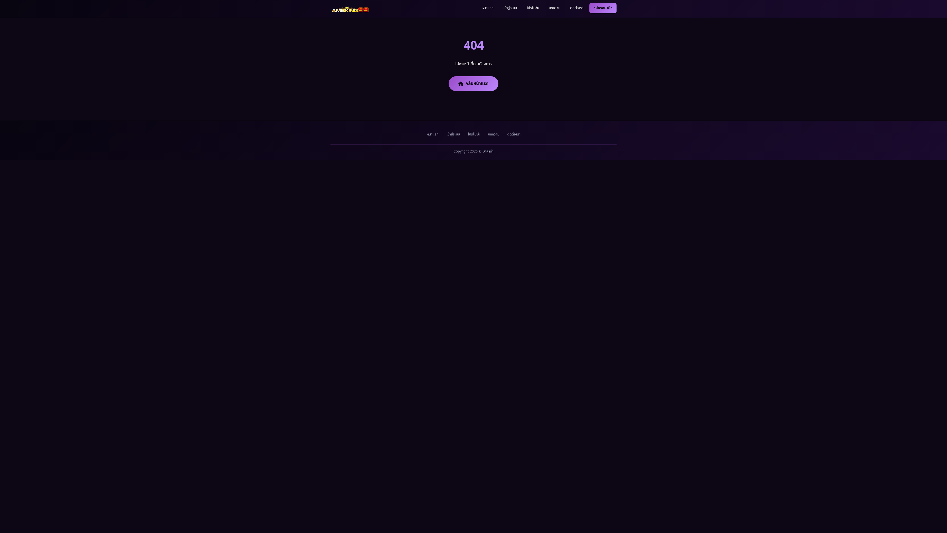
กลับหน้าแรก (477, 83)
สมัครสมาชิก (603, 8)
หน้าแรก (487, 8)
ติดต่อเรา (576, 8)
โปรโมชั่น (533, 8)
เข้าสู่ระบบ (510, 8)
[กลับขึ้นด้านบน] (936, 512)
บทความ (554, 8)
